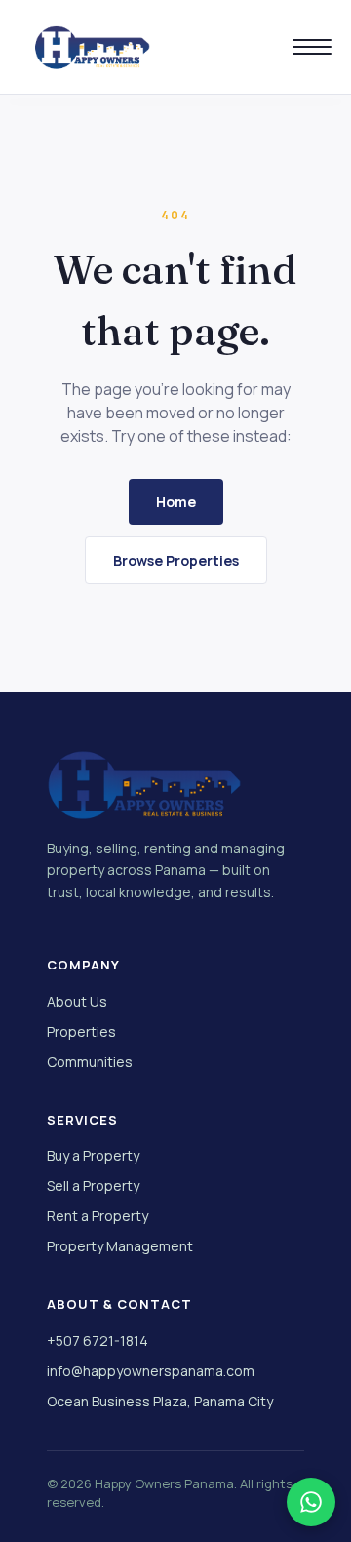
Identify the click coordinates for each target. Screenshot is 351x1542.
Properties (81, 1031)
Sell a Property (93, 1185)
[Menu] (312, 46)
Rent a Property (97, 1215)
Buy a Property (93, 1155)
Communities (90, 1061)
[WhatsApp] (311, 1502)
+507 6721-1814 (97, 1340)
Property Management (120, 1246)
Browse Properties (176, 560)
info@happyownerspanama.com (150, 1371)
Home (176, 502)
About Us (77, 1001)
